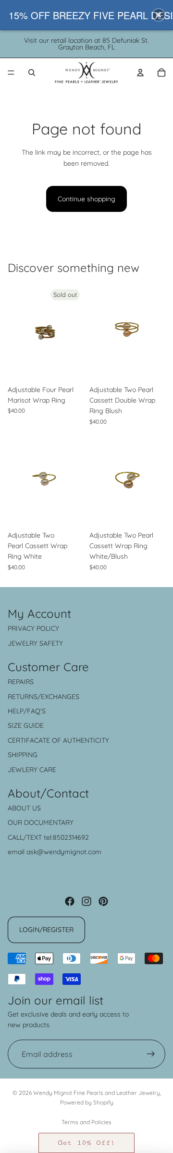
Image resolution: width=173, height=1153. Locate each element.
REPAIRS (21, 681)
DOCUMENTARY (49, 822)
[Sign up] (151, 1054)
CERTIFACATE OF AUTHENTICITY (58, 740)
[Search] (31, 72)
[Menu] (11, 72)
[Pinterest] (103, 901)
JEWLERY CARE (32, 769)
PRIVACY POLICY (33, 628)
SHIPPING (22, 754)
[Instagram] (86, 901)
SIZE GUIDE (26, 725)
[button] (86, 1143)
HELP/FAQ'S (27, 711)
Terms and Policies (86, 1122)
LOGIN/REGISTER (46, 929)
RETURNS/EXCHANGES (43, 696)
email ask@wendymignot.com (54, 851)
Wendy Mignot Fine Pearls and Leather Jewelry (96, 1092)
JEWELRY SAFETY (35, 643)
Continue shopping (86, 199)
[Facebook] (69, 901)
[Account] (140, 72)
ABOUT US (24, 808)
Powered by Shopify (86, 1102)
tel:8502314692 (66, 837)
